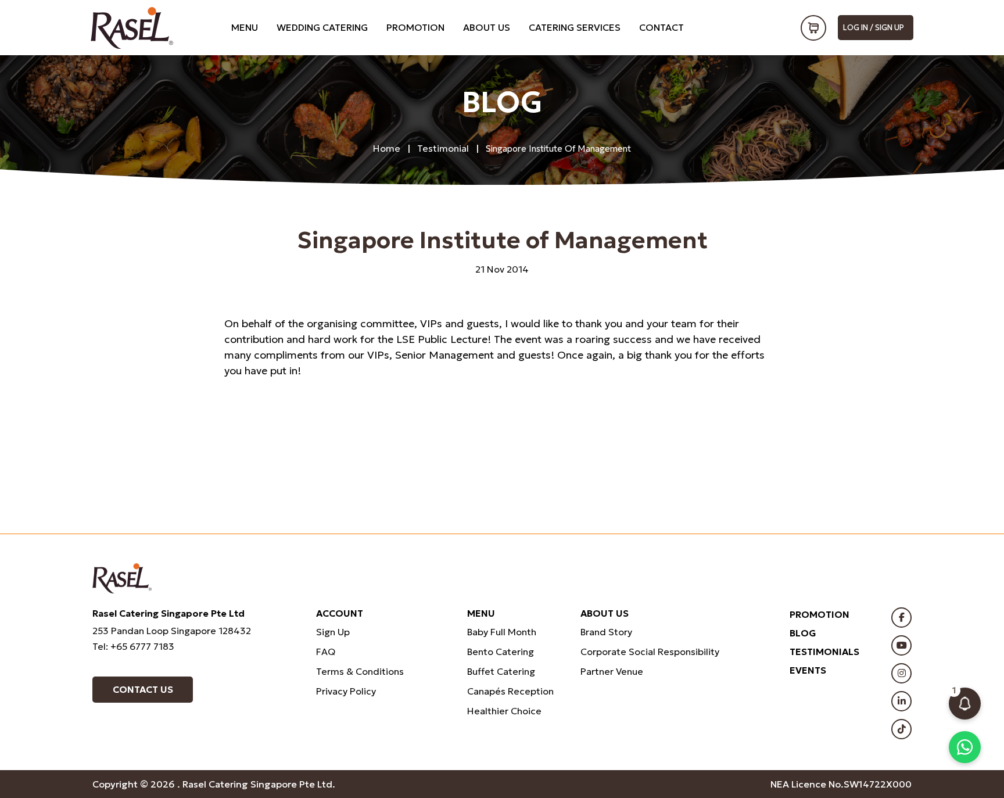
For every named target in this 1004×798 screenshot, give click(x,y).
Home (386, 148)
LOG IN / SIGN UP (873, 28)
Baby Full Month (501, 632)
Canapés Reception (510, 691)
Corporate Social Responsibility (649, 651)
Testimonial (443, 148)
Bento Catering (500, 651)
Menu (244, 27)
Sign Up (333, 632)
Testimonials (824, 651)
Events (808, 670)
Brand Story (606, 632)
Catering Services (575, 27)
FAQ (325, 651)
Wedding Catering (322, 27)
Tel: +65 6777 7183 (133, 646)
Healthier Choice (504, 711)
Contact (661, 27)
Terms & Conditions (360, 671)
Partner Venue (611, 671)
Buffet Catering (501, 671)
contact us (143, 689)
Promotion (415, 27)
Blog (803, 633)
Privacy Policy (346, 691)
